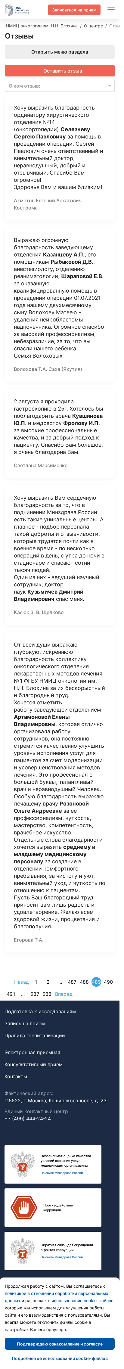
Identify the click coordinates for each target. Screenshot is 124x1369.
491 (11, 994)
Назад (21, 982)
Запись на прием (25, 1023)
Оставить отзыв (62, 71)
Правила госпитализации (35, 1035)
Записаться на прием (74, 9)
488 (84, 982)
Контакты (16, 1076)
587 (34, 994)
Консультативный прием (34, 1064)
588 (46, 994)
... (60, 982)
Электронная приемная (32, 1052)
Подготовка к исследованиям (40, 1011)
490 (108, 982)
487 (72, 982)
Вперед (64, 994)
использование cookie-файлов (82, 1300)
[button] (59, 85)
